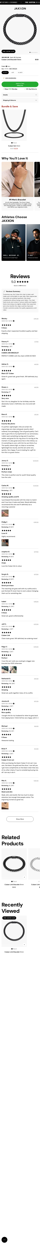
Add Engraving (10, 78)
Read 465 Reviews (15, 57)
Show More (20, 819)
